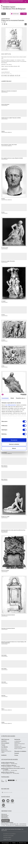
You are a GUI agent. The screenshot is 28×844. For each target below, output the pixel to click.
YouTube (8, 802)
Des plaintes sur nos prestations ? (9, 833)
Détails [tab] (12, 398)
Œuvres (26, 24)
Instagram (12, 802)
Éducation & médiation (20, 751)
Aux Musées (4, 747)
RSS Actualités (4, 816)
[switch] (24, 426)
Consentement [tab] (5, 398)
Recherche (17, 739)
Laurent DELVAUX (6, 73)
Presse (16, 755)
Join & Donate (16, 13)
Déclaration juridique (7, 837)
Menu (3, 13)
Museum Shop (4, 750)
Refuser (14, 448)
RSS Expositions (4, 815)
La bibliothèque (17, 741)
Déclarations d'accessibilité (8, 835)
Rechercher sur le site (2, 792)
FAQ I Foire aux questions (5, 740)
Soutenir (16, 753)
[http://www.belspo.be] (2, 780)
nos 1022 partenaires (11, 405)
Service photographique (19, 743)
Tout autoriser (14, 440)
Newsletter (6, 820)
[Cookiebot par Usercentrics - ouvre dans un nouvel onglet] (20, 394)
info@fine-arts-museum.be (20, 825)
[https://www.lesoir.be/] (11, 780)
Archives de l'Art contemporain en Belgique (20, 746)
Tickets (24, 13)
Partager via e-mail (6, 24)
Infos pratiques (5, 743)
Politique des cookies (7, 839)
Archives (16, 744)
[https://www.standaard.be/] (21, 782)
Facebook (3, 802)
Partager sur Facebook (2, 24)
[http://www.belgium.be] (6, 780)
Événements (4, 748)
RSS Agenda (4, 814)
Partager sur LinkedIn (4, 24)
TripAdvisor (3, 807)
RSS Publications (5, 817)
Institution (4, 755)
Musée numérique (18, 748)
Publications (17, 742)
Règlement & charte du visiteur (6, 752)
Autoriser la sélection (14, 444)
